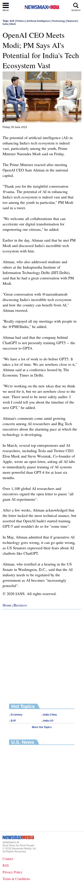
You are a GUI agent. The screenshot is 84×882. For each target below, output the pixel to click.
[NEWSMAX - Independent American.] (42, 7)
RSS (6, 865)
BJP (12, 21)
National (72, 21)
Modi (13, 24)
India (5, 24)
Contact (8, 858)
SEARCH (75, 10)
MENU (6, 10)
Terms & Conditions (16, 878)
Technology (58, 21)
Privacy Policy (12, 872)
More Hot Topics (42, 727)
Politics (20, 21)
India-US (48, 720)
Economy (16, 714)
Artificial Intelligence (38, 21)
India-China (50, 714)
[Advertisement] (42, 653)
